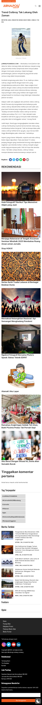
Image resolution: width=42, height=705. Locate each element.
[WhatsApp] (20, 159)
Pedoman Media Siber (9, 629)
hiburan (6, 509)
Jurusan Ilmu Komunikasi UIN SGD (11, 676)
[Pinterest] (24, 159)
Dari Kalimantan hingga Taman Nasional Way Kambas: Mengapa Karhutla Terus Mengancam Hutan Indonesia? (27, 549)
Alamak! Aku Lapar (10, 391)
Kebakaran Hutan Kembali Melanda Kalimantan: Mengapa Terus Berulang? (27, 571)
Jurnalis (6, 504)
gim (4, 513)
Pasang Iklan (6, 624)
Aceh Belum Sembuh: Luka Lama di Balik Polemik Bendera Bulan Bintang (27, 560)
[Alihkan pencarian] (36, 6)
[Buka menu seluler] (40, 6)
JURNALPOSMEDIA (10, 496)
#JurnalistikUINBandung (12, 500)
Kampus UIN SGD (6, 679)
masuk (12, 482)
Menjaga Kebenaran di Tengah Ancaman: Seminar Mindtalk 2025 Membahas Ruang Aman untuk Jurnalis (20, 241)
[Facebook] (10, 159)
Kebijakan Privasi (8, 626)
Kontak (3, 665)
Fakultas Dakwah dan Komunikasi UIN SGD (14, 674)
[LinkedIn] (17, 159)
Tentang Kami (5, 661)
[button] (38, 701)
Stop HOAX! (7, 248)
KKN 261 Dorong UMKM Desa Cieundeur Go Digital (25, 592)
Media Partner (7, 631)
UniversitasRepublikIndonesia (14, 517)
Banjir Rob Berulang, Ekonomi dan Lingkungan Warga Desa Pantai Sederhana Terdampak (26, 582)
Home (4, 621)
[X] (13, 159)
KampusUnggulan (9, 521)
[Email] (27, 159)
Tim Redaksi (5, 663)
